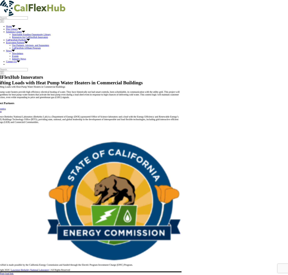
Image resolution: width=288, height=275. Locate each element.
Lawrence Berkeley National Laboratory (30, 270)
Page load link (7, 273)
